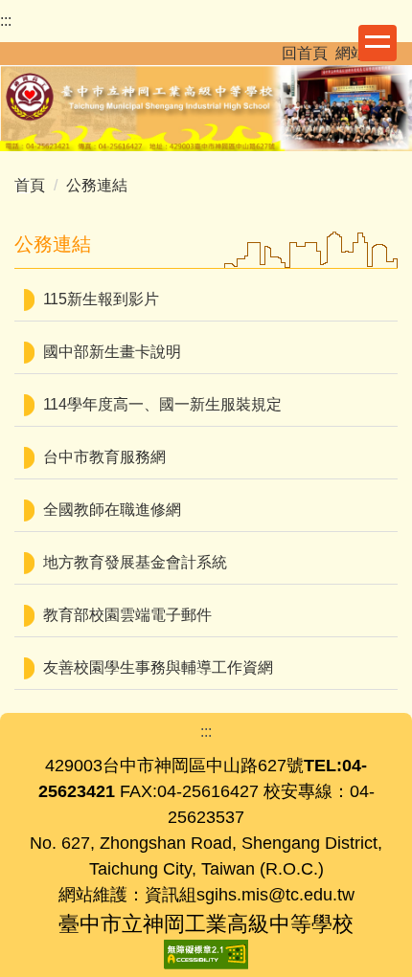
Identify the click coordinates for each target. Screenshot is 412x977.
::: (5, 20)
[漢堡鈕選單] (377, 43)
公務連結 (96, 185)
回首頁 (305, 53)
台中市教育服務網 (104, 457)
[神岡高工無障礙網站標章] (206, 952)
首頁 (29, 185)
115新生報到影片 (101, 299)
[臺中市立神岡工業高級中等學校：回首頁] (206, 105)
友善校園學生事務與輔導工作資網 (158, 667)
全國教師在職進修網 (112, 509)
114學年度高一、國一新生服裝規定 (162, 404)
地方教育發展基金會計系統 (135, 562)
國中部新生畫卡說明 (112, 352)
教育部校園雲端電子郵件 (127, 615)
